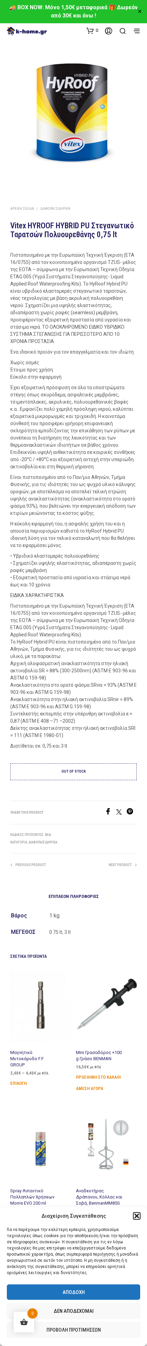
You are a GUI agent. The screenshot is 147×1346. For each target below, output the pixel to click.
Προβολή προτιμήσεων (73, 1330)
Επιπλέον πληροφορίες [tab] (74, 896)
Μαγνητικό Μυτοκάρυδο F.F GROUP (27, 1058)
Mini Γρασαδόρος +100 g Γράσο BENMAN (99, 1055)
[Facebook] (110, 813)
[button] (136, 1215)
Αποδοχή (74, 1292)
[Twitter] (121, 813)
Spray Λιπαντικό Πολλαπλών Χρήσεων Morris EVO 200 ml (32, 1196)
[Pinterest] (131, 813)
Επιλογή (18, 1083)
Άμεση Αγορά (89, 1088)
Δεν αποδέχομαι (74, 1311)
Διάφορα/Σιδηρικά (55, 209)
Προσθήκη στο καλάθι (98, 1077)
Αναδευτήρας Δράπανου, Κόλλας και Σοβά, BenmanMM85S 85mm (99, 1200)
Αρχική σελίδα (22, 209)
